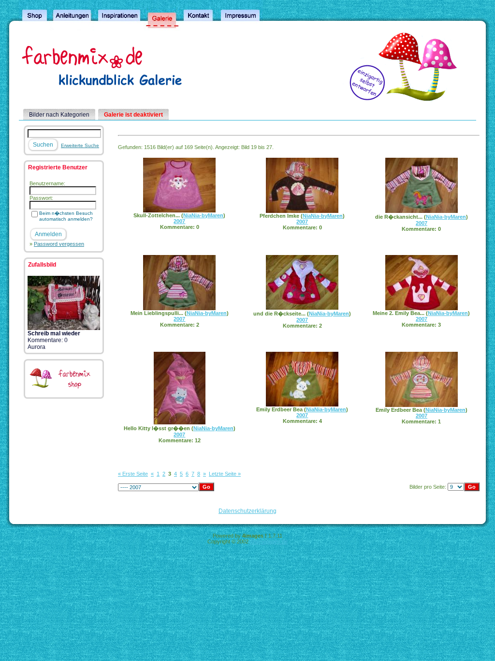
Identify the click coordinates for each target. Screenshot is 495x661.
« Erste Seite (133, 474)
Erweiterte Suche (80, 145)
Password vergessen (59, 244)
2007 (179, 221)
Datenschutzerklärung (247, 511)
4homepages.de (269, 541)
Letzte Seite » (225, 474)
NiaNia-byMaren (203, 215)
